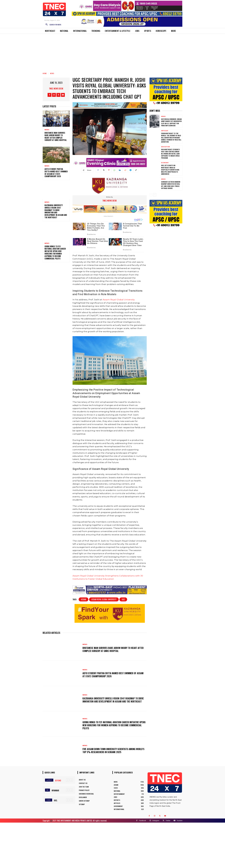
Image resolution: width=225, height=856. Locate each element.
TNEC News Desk (56, 88)
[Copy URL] (135, 170)
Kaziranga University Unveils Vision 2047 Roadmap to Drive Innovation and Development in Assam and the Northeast (56, 211)
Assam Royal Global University (119, 299)
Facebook (142, 820)
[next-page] (154, 194)
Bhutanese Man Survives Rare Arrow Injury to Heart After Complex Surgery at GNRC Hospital (56, 136)
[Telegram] (130, 170)
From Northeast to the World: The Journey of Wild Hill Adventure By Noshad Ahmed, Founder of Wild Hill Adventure (171, 137)
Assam (83, 599)
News (52, 73)
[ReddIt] (125, 170)
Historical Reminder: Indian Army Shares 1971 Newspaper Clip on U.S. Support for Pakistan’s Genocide (171, 122)
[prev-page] (151, 194)
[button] (52, 24)
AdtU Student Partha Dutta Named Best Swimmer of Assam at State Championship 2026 (56, 173)
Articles (164, 130)
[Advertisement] (112, 51)
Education (165, 146)
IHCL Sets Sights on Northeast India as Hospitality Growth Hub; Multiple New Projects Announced (170, 169)
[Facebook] (49, 95)
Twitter (168, 820)
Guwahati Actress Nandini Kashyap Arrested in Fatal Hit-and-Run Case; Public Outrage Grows (170, 185)
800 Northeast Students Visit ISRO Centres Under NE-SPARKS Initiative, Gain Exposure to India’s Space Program (170, 153)
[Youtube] (63, 95)
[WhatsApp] (114, 170)
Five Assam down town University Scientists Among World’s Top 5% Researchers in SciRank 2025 (113, 750)
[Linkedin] (119, 170)
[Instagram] (54, 95)
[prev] (67, 780)
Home (45, 73)
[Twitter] (58, 95)
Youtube (179, 820)
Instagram (155, 820)
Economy (165, 162)
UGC (123, 599)
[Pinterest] (109, 170)
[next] (71, 780)
